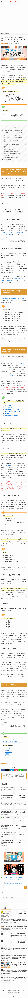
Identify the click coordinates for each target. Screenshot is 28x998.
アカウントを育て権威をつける (12, 411)
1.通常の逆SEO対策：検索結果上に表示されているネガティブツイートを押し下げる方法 (15, 132)
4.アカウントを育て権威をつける (12, 153)
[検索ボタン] (26, 1)
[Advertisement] (14, 18)
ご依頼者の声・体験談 (8, 897)
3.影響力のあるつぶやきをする (12, 151)
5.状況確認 (7, 155)
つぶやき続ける (8, 408)
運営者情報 (10, 990)
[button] (3, 770)
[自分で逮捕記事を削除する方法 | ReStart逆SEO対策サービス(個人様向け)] (14, 1)
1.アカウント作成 (9, 147)
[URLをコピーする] (25, 770)
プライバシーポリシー (21, 990)
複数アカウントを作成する (11, 415)
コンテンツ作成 (8, 752)
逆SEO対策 (4, 43)
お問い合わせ (4, 990)
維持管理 (7, 754)
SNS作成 (7, 750)
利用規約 (15, 990)
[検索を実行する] (25, 887)
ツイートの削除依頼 (8, 375)
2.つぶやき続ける (9, 149)
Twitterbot (8, 465)
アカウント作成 (8, 406)
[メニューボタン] (1, 1)
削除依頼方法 (6, 900)
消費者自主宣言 (17, 992)
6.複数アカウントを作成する (11, 157)
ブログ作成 (7, 748)
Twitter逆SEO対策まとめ (10, 159)
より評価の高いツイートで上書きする (13, 137)
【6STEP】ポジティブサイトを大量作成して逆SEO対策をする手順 (17, 241)
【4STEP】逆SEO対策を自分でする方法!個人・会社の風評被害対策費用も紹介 (17, 115)
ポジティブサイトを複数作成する (12, 135)
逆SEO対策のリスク (10, 756)
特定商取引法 (10, 992)
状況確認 (7, 413)
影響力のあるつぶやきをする (12, 409)
